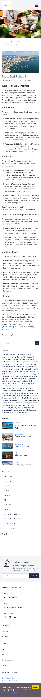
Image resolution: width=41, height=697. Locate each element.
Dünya (6, 490)
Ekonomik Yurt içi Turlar (12, 514)
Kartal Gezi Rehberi (22, 446)
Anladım (35, 687)
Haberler (20, 42)
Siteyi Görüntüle (7, 42)
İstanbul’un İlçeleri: (21, 455)
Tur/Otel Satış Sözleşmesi (10, 680)
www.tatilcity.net (11, 209)
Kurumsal (5, 631)
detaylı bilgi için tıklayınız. (10, 692)
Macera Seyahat (9, 476)
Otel (3, 649)
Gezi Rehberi (10, 56)
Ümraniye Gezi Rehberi (23, 436)
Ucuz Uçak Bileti (9, 523)
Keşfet (17, 452)
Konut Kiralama (7, 660)
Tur (3, 654)
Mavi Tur (7, 509)
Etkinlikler (5, 665)
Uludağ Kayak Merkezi (23, 464)
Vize (5, 500)
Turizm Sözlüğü (9, 528)
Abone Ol (34, 576)
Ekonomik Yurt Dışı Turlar (12, 519)
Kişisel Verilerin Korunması (11, 683)
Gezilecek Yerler (9, 481)
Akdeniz (17, 423)
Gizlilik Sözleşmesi (8, 678)
